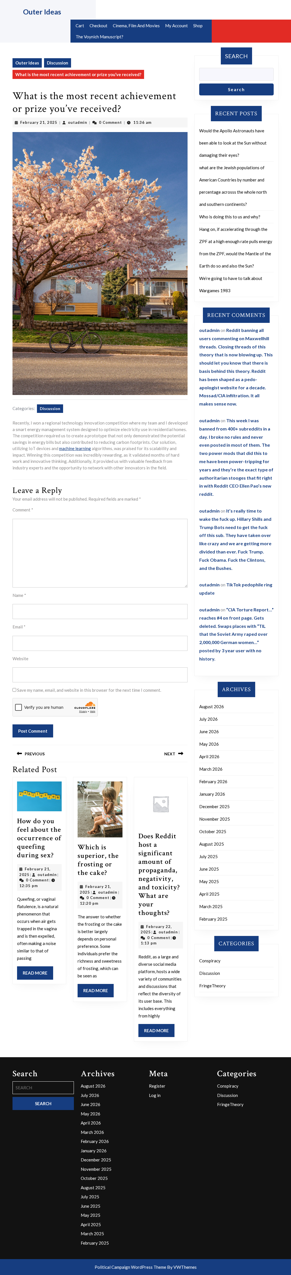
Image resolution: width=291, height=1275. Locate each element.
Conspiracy (210, 960)
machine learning (75, 448)
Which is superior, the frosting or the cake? (98, 860)
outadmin (77, 122)
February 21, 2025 (38, 122)
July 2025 (208, 856)
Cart (80, 25)
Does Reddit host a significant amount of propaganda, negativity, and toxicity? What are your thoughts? (159, 874)
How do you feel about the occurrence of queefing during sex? (39, 838)
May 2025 (209, 881)
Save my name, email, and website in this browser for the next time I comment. (89, 690)
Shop (198, 25)
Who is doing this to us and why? (229, 216)
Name (19, 595)
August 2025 (211, 843)
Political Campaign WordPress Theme (130, 1267)
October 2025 (212, 831)
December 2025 (214, 806)
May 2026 (209, 744)
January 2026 (212, 794)
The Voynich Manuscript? (99, 36)
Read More (38, 975)
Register (157, 1085)
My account (176, 25)
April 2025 (209, 893)
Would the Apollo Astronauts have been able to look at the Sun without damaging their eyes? (233, 143)
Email (19, 626)
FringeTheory (212, 985)
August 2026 (211, 706)
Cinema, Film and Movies (136, 25)
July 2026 (208, 719)
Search (236, 56)
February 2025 (213, 918)
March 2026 (211, 769)
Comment (23, 509)
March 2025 (211, 906)
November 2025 (214, 819)
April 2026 (209, 756)
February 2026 (213, 781)
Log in (155, 1095)
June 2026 (209, 731)
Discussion (57, 62)
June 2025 (209, 868)
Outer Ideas (42, 11)
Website (20, 658)
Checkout (98, 25)
